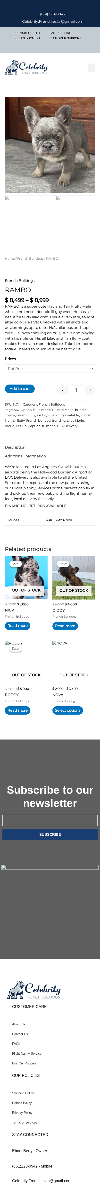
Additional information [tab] (25, 456)
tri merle (49, 426)
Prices (10, 359)
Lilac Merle (75, 420)
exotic (41, 415)
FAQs (16, 1044)
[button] (91, 68)
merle (9, 426)
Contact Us (20, 1034)
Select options (67, 710)
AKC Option (23, 410)
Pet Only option (28, 426)
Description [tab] (15, 447)
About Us (18, 1024)
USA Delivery (67, 426)
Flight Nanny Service (27, 1053)
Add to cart (20, 388)
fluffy (21, 420)
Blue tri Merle (63, 410)
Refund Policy (22, 1103)
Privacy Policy (22, 1113)
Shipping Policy (23, 1093)
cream (10, 415)
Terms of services (24, 1122)
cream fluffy (26, 415)
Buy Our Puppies (24, 1063)
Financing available (63, 415)
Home (10, 258)
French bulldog (38, 420)
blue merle (42, 410)
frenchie (58, 420)
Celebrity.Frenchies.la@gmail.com (41, 1181)
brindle (81, 410)
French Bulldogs (30, 258)
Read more (18, 625)
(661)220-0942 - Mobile (32, 1166)
